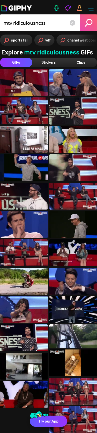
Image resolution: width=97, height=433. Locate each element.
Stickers (49, 62)
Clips (81, 62)
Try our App (48, 421)
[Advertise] (68, 8)
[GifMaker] (56, 8)
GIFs (16, 62)
